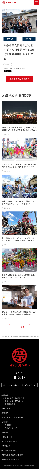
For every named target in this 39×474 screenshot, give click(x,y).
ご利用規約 (6, 446)
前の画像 (10, 39)
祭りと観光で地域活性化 (14, 398)
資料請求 (5, 432)
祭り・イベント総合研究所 (12, 417)
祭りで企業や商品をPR (14, 401)
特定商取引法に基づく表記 (12, 455)
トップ (3, 336)
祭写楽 (22, 68)
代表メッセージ (11, 428)
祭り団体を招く (11, 404)
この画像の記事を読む (19, 79)
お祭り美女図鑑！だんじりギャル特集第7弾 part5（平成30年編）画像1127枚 (24, 336)
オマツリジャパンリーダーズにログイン (19, 385)
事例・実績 (6, 408)
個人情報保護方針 (9, 450)
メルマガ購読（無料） (10, 441)
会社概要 (8, 425)
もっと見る (19, 327)
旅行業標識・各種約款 (10, 459)
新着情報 (5, 413)
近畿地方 (8, 64)
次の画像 (29, 39)
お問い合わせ (7, 437)
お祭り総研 (7, 336)
